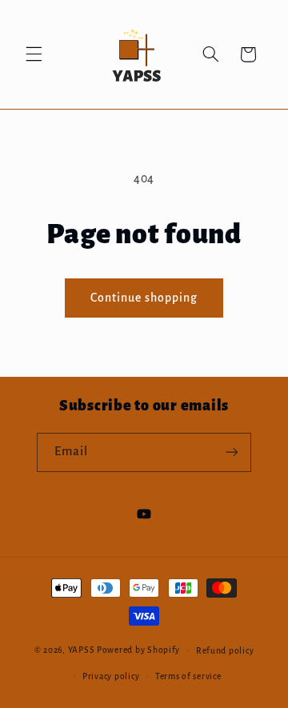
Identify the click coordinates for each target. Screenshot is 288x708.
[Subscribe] (232, 452)
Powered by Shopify (138, 650)
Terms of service (188, 676)
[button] (33, 54)
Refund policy (225, 650)
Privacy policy (110, 676)
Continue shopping (144, 297)
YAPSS (81, 650)
